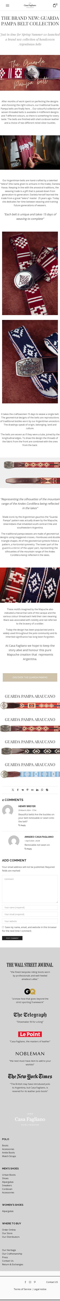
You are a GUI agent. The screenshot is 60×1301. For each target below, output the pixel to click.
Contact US (52, 1282)
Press (5, 1257)
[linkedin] (37, 790)
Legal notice (40, 1289)
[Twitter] (13, 790)
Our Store (7, 1233)
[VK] (22, 790)
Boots (5, 1145)
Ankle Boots (8, 1152)
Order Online (9, 1229)
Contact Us (8, 1260)
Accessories (8, 1149)
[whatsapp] (42, 790)
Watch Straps (9, 1156)
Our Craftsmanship (12, 1253)
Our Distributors (11, 1236)
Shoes (5, 1178)
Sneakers (7, 1185)
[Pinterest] (27, 790)
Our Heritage (9, 1250)
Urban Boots (9, 1174)
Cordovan (7, 1189)
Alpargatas (8, 1181)
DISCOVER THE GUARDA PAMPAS (30, 677)
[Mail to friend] (32, 790)
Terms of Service (22, 1289)
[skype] (46, 790)
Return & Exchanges (12, 1264)
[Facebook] (17, 790)
